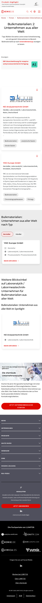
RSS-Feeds (5, 473)
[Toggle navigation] (39, 11)
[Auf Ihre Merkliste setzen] (37, 89)
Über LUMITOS (20, 579)
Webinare (5, 451)
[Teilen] (31, 11)
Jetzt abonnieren (21, 506)
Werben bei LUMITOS (20, 574)
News (3, 420)
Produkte (5, 436)
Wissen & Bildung (8, 466)
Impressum (11, 596)
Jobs (3, 458)
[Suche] (27, 11)
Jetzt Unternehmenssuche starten (21, 406)
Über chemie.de (21, 583)
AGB (20, 596)
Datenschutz (30, 596)
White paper (6, 443)
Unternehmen (7, 428)
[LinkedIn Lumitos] (21, 566)
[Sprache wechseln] (34, 11)
